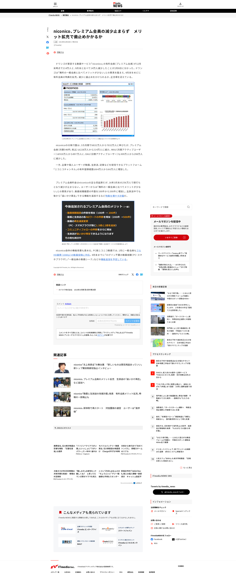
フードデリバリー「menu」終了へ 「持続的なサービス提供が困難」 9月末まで (172, 255)
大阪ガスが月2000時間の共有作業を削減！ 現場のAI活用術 (64, 474)
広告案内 (78, 572)
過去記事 (173, 11)
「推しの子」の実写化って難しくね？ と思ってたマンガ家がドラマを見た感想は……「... (86, 474)
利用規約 (181, 566)
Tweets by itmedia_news (163, 486)
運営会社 (130, 572)
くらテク (145, 11)
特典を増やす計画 (114, 195)
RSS (120, 572)
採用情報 (141, 572)
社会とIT (118, 11)
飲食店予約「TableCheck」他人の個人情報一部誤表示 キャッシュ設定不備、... (131, 474)
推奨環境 (152, 572)
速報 (62, 11)
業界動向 (90, 11)
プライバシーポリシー (107, 572)
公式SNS (67, 572)
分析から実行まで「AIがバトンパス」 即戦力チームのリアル (131, 448)
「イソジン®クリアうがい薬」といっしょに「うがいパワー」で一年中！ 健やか (86, 448)
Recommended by (127, 483)
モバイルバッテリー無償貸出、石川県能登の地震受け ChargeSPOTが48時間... (109, 448)
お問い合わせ (90, 572)
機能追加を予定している (114, 259)
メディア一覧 (55, 572)
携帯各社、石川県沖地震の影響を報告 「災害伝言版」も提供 (64, 448)
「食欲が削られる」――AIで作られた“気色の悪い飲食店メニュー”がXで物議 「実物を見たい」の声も (172, 267)
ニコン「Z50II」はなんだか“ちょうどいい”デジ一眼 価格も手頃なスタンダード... (109, 474)
